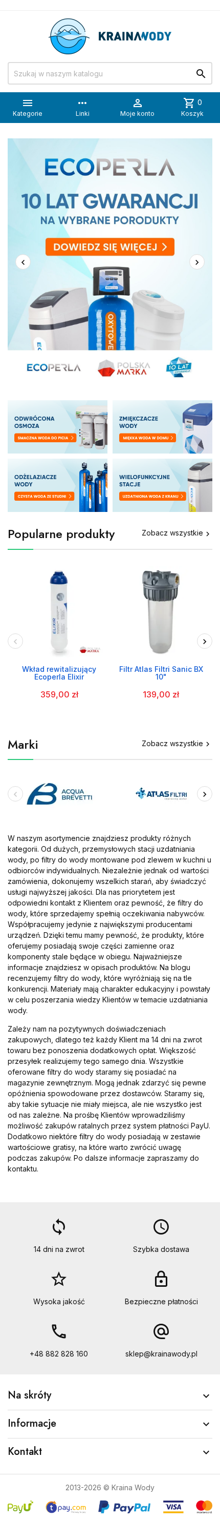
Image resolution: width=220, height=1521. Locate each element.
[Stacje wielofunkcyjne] (162, 485)
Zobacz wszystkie (177, 532)
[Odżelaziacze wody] (57, 485)
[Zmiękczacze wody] (162, 427)
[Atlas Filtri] (161, 793)
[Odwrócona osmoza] (57, 427)
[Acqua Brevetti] (59, 793)
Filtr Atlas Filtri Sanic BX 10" (161, 673)
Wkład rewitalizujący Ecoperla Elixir (59, 673)
